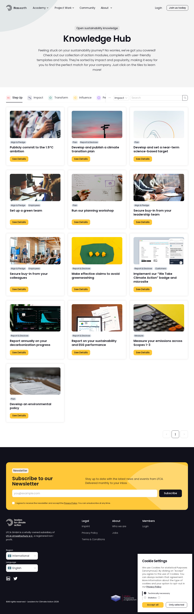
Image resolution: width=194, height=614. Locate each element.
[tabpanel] (97, 272)
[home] (16, 8)
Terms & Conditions (93, 539)
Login (158, 8)
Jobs (115, 533)
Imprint (86, 526)
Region (9, 550)
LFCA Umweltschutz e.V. (19, 535)
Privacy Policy (153, 586)
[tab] (14, 97)
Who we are (119, 526)
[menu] (81, 8)
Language (11, 562)
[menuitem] (40, 8)
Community (87, 8)
